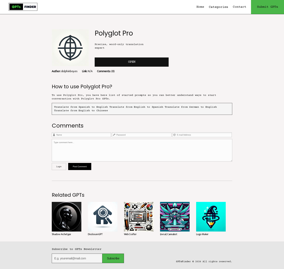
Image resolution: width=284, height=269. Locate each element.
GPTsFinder (183, 261)
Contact (239, 7)
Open (131, 62)
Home (200, 7)
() (106, 71)
